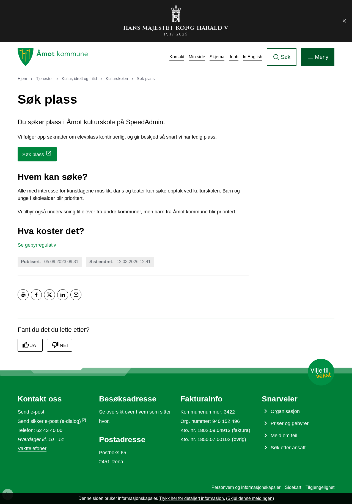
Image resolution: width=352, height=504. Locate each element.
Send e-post (31, 412)
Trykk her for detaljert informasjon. (192, 498)
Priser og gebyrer (290, 423)
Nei (64, 345)
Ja (33, 345)
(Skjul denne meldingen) (250, 498)
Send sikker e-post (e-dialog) (49, 421)
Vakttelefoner (32, 448)
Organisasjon (285, 411)
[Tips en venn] (75, 294)
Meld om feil (284, 435)
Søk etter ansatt (288, 447)
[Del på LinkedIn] (62, 294)
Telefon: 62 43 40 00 (40, 430)
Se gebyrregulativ (37, 245)
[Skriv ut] (23, 294)
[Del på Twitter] (49, 294)
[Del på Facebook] (36, 294)
